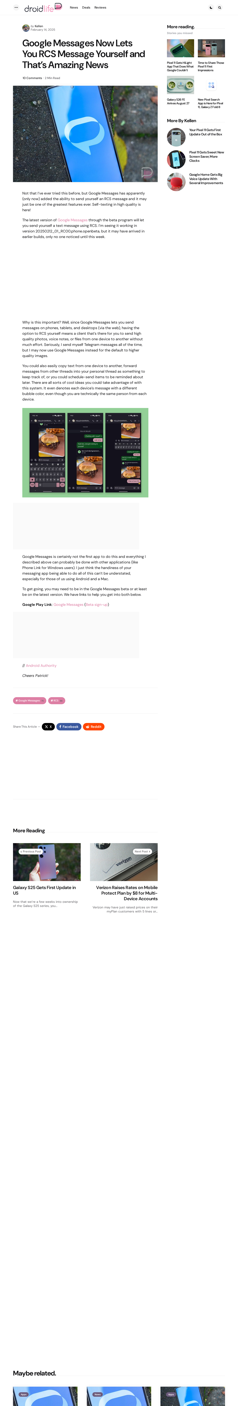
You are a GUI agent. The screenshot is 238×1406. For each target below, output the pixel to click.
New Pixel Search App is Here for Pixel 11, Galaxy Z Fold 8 (210, 103)
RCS (58, 700)
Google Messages (73, 220)
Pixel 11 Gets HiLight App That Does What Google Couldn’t (180, 66)
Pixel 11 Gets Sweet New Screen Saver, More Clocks (206, 156)
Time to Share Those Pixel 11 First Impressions (211, 66)
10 (32, 78)
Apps (23, 1394)
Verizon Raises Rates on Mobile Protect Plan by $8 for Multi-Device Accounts (126, 893)
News (98, 1394)
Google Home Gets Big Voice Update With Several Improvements (206, 179)
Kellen (39, 26)
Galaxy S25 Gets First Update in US (44, 890)
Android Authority (41, 665)
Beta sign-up (97, 604)
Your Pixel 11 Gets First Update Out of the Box (205, 132)
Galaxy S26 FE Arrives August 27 (178, 101)
